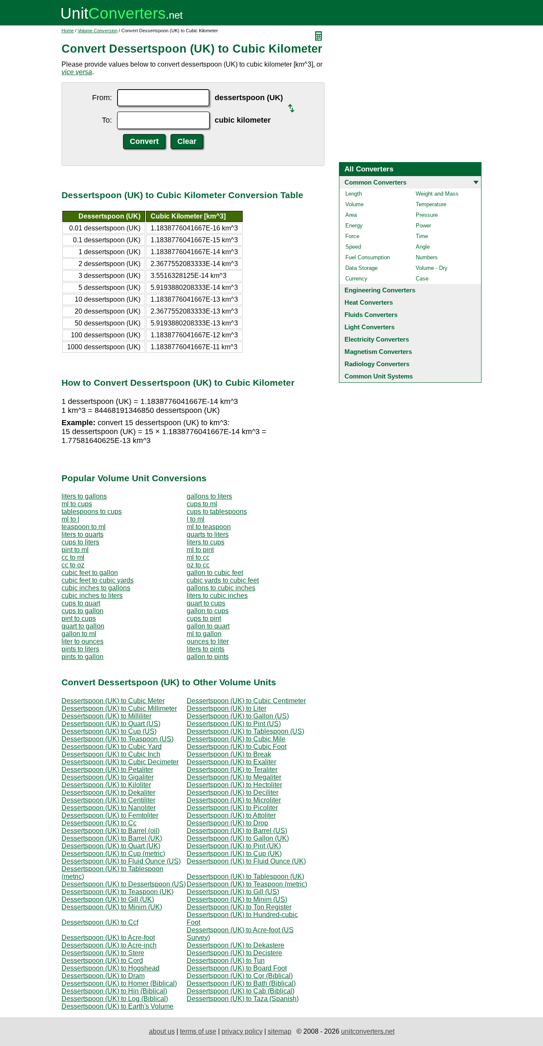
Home (68, 30)
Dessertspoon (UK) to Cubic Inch (111, 754)
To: (107, 120)
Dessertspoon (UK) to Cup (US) (109, 731)
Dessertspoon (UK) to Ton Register (239, 907)
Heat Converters (368, 302)
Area (351, 215)
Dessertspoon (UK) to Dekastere (235, 945)
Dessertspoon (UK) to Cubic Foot (236, 746)
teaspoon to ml (84, 526)
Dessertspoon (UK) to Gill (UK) (108, 899)
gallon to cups (208, 610)
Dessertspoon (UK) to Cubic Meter (113, 700)
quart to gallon (83, 626)
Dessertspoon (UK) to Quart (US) (111, 723)
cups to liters (80, 542)
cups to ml (202, 504)
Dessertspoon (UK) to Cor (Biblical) (240, 975)
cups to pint (204, 618)
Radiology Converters (376, 363)
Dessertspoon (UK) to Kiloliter (106, 784)
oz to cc (198, 565)
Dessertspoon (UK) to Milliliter (106, 716)
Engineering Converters (379, 290)
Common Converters (375, 182)
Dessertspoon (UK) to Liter (226, 708)
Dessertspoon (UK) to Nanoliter (109, 807)
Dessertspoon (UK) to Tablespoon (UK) (245, 876)
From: (102, 97)
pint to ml (75, 549)
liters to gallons (84, 496)
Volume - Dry (432, 268)
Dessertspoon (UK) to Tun (226, 960)
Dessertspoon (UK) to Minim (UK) (112, 907)
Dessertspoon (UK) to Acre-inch (109, 945)
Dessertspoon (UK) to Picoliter (232, 807)
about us (162, 1031)
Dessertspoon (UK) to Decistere (234, 952)
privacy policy (242, 1031)
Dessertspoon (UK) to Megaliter (234, 777)
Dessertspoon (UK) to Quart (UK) (111, 846)
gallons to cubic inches (221, 588)
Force (352, 236)
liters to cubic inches (217, 595)
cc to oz (73, 565)
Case (422, 278)
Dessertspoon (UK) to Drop (227, 823)
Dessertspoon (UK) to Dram (103, 975)
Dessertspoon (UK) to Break (229, 754)
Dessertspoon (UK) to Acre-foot (108, 937)
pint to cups (79, 618)
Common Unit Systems (378, 376)
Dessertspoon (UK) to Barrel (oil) (111, 830)
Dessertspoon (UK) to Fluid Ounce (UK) (246, 861)
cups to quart (81, 603)
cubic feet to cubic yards (98, 580)
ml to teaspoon (209, 526)
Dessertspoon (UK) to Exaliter (231, 762)
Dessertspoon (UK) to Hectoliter (234, 784)
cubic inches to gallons (96, 588)
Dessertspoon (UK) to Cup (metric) (113, 853)
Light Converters (369, 327)
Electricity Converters (376, 339)
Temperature (431, 204)
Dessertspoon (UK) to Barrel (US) (237, 830)
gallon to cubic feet (215, 572)
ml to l (70, 519)
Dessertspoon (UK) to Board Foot (237, 968)
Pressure (427, 215)
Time (422, 236)
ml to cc (198, 557)
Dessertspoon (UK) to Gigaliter (108, 777)
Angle (423, 247)
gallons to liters (209, 496)
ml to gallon (204, 633)
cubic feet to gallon (90, 572)
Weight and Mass (437, 194)
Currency (356, 278)
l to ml (195, 519)
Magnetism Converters (378, 351)
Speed (353, 247)
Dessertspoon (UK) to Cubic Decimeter (120, 762)
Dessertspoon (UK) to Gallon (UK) (238, 838)
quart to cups (206, 603)
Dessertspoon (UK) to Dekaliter (108, 792)
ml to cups (77, 504)
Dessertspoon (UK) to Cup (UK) (234, 853)
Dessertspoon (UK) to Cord (102, 960)
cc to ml (73, 557)
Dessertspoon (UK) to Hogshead (111, 968)
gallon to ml (79, 633)
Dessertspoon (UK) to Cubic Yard (112, 746)
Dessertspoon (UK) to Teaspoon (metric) (247, 884)
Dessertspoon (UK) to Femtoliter (110, 815)
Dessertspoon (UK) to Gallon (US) (238, 716)
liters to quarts (83, 534)
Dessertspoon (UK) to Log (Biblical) (115, 998)
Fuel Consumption (367, 257)
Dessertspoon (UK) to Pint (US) (234, 723)
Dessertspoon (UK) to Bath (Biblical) (241, 983)
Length (353, 194)
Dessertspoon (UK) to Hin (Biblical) (114, 991)
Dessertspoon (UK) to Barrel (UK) (112, 838)
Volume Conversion (98, 30)
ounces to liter (208, 641)
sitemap (279, 1031)
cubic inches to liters (92, 595)
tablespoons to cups (92, 511)
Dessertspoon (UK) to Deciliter (232, 792)
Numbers (427, 257)
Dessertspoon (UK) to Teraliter (232, 769)
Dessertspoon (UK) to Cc (99, 823)
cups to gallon (83, 610)
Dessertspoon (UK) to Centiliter (108, 800)
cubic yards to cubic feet (223, 580)
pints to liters (80, 649)
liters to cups (205, 542)
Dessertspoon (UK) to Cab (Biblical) (240, 991)
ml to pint (200, 549)
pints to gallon (83, 656)
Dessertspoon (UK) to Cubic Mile (236, 739)
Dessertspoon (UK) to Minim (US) (237, 899)
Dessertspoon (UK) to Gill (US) (233, 891)
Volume (354, 204)
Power (423, 225)
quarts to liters (208, 534)
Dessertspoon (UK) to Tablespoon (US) (245, 731)
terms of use (198, 1031)
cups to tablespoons (217, 511)
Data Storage (361, 268)
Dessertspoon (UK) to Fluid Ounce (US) (121, 861)
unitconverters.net (368, 1031)
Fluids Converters (370, 314)
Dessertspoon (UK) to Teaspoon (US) (118, 739)
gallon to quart (208, 626)
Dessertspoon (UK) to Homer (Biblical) (119, 983)
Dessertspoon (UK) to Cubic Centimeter (246, 700)
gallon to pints (208, 656)
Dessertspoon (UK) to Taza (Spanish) (243, 998)
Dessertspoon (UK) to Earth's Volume (118, 1006)
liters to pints (205, 649)
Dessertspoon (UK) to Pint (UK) (234, 846)
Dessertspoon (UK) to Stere (103, 952)
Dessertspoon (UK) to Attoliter (231, 815)
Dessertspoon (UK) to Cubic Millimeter (119, 708)
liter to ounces (83, 641)
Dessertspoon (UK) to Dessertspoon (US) (124, 884)
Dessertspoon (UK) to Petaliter (107, 769)
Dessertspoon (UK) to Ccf (100, 922)
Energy (354, 225)
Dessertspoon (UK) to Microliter (234, 800)
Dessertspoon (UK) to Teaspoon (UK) (118, 891)
